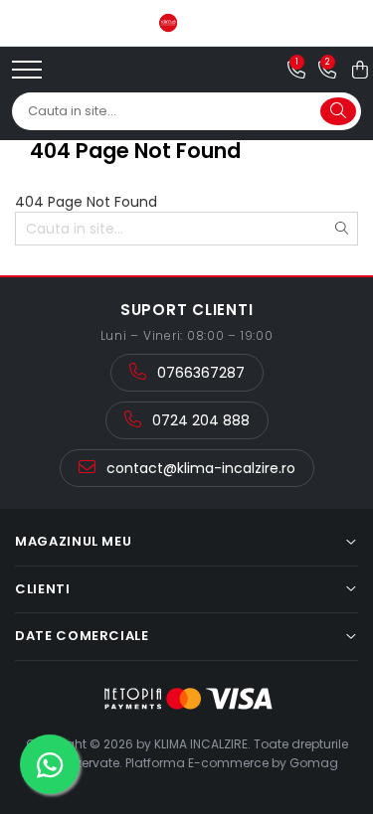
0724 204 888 (199, 420)
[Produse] (29, 75)
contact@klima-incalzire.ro (198, 468)
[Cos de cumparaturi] (360, 69)
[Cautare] (338, 111)
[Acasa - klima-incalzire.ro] (187, 23)
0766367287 (199, 373)
